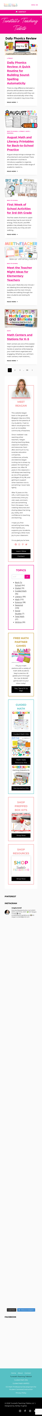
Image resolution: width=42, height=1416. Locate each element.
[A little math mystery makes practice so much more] (21, 1162)
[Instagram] (20, 1411)
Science (18, 602)
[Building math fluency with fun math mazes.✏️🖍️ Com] (21, 1065)
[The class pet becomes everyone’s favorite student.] (21, 1045)
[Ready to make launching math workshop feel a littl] (21, 1007)
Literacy (10, 58)
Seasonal (10, 133)
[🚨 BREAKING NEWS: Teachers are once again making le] (21, 1142)
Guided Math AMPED (21, 1383)
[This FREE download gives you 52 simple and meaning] (21, 1258)
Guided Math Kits (21, 1380)
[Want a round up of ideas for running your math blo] (21, 1084)
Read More (12, 102)
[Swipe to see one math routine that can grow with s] (21, 968)
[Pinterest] (30, 1411)
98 (27, 370)
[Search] (27, 577)
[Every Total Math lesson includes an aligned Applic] (21, 987)
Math (27, 131)
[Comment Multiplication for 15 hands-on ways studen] (21, 949)
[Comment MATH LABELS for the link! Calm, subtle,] (21, 1103)
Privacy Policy (21, 1393)
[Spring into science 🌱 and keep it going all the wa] (21, 1297)
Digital (18, 588)
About (20, 1373)
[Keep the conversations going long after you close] (21, 1026)
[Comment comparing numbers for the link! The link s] (21, 1200)
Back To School (12, 131)
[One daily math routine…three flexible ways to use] (21, 1181)
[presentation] (21, 46)
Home (13, 1373)
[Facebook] (25, 1411)
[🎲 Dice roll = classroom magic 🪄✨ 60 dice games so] (21, 1123)
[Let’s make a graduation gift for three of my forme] (21, 1278)
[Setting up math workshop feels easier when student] (21, 1220)
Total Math (19, 616)
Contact (22, 12)
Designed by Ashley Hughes (16, 1406)
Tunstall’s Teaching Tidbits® (21, 1376)
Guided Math (21, 591)
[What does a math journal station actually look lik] (21, 929)
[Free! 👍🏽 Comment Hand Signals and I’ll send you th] (21, 1239)
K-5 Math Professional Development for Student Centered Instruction (21, 1388)
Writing (18, 622)
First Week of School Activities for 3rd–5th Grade (19, 208)
